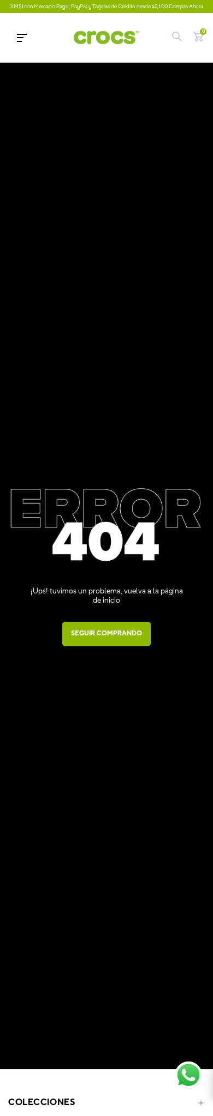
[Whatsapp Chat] (188, 1075)
